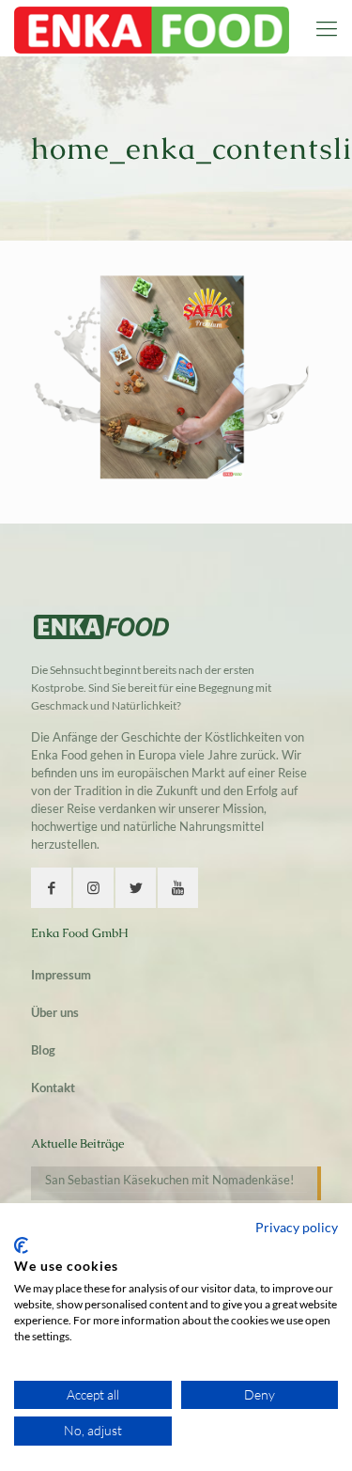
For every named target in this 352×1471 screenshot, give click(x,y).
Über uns (55, 1012)
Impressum (61, 974)
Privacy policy (296, 1227)
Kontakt (53, 1087)
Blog (43, 1049)
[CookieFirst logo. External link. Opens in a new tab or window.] (21, 1245)
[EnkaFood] (151, 28)
